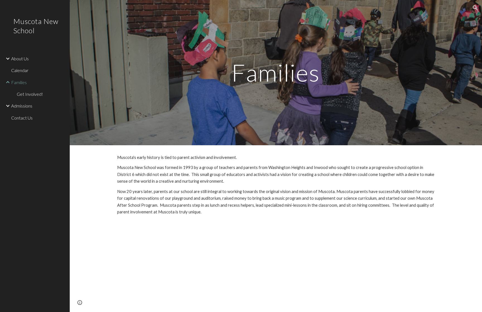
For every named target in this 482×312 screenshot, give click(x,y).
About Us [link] (20, 58)
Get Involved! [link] (30, 94)
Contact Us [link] (22, 117)
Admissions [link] (21, 105)
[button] (475, 8)
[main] (276, 72)
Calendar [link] (19, 70)
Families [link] (19, 82)
